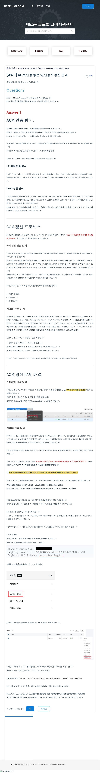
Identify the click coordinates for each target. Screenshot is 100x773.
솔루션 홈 (11, 68)
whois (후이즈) (12, 538)
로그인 (88, 6)
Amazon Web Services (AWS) (30, 68)
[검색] (72, 31)
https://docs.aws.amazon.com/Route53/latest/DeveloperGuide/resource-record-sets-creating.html (41, 488)
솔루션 (40, 5)
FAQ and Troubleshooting (57, 68)
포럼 (48, 5)
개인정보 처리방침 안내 (19, 764)
